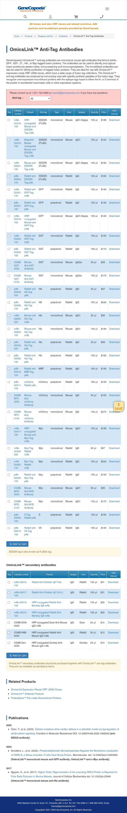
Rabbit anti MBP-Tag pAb (30, 372)
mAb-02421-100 (17, 192)
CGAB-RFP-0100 (17, 415)
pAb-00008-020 (17, 292)
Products (28, 36)
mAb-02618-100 (20, 604)
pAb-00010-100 (17, 531)
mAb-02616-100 (20, 583)
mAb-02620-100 (17, 332)
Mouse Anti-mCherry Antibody (28, 399)
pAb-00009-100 (17, 358)
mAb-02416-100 (17, 123)
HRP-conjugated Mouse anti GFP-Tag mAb (30, 222)
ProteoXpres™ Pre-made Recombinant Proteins (36, 698)
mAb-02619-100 (20, 614)
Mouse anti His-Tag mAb (30, 318)
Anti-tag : (17, 97)
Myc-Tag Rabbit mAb (28, 451)
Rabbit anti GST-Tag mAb (30, 239)
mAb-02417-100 (17, 431)
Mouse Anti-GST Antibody (29, 265)
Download (114, 120)
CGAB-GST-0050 (17, 265)
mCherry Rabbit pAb (30, 383)
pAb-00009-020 (17, 345)
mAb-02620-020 (17, 318)
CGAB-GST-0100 (17, 279)
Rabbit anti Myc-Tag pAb (30, 478)
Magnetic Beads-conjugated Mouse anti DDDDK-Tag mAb (30, 147)
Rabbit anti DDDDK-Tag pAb (30, 179)
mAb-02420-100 (17, 464)
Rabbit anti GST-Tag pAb (30, 252)
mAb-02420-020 (17, 451)
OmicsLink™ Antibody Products (27, 693)
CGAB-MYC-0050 (17, 491)
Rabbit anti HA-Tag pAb (30, 292)
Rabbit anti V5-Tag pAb (30, 531)
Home (16, 36)
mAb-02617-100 (20, 594)
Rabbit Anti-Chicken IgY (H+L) (47, 592)
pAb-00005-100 (17, 252)
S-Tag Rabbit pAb (30, 516)
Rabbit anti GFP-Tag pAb (30, 206)
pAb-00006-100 (17, 478)
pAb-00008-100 (17, 305)
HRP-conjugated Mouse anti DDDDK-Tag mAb (30, 126)
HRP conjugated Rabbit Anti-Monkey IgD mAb (47, 614)
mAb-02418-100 (17, 219)
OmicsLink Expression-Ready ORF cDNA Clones (36, 689)
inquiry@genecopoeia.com (66, 92)
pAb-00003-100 (17, 518)
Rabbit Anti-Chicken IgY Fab (46, 582)
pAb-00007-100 (17, 206)
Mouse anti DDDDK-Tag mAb (30, 166)
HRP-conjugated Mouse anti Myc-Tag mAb (30, 435)
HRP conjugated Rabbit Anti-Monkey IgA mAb (47, 604)
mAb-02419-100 (17, 143)
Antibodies (63, 36)
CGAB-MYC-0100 (17, 504)
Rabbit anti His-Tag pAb (30, 345)
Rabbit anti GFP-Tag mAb (30, 192)
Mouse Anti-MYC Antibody (29, 491)
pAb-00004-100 (17, 179)
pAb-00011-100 (17, 385)
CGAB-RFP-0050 (17, 398)
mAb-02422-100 (17, 239)
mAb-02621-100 (17, 166)
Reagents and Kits (45, 36)
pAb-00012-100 (17, 372)
